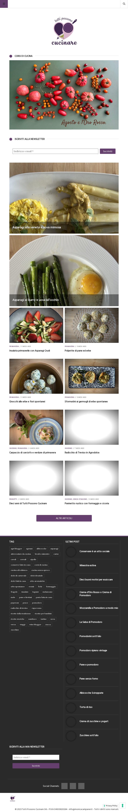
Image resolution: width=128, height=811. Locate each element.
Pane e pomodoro (89, 665)
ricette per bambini (43, 613)
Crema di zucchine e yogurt (94, 721)
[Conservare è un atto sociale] (71, 551)
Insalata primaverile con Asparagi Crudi (29, 351)
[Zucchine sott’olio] (71, 736)
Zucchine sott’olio (89, 735)
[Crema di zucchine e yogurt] (71, 721)
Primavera (14, 346)
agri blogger (16, 548)
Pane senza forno (89, 679)
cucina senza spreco (40, 570)
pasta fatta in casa (44, 597)
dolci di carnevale (18, 575)
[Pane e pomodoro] (71, 665)
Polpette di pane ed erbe (78, 351)
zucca (48, 624)
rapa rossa (36, 608)
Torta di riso (86, 707)
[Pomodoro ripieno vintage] (71, 651)
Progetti (13, 499)
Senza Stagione (80, 499)
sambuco (32, 619)
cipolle (33, 559)
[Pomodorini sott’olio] (71, 637)
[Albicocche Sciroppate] (71, 693)
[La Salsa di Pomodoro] (71, 622)
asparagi (54, 548)
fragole (14, 592)
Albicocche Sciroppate (91, 693)
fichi (40, 586)
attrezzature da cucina (21, 554)
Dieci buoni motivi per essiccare (96, 580)
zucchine (15, 630)
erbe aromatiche (37, 581)
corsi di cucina (40, 565)
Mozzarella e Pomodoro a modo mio (99, 608)
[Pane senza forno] (71, 679)
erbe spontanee (18, 586)
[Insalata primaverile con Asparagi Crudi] (36, 325)
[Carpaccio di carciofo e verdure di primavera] (36, 427)
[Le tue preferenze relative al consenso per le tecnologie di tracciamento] (123, 806)
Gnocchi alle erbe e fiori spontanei (27, 401)
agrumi (29, 548)
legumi (35, 592)
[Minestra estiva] (71, 566)
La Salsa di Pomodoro (91, 622)
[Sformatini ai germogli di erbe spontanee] (91, 376)
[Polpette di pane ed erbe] (91, 325)
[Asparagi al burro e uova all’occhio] (64, 270)
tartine (44, 619)
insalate (25, 592)
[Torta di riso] (71, 707)
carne (56, 554)
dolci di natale (36, 575)
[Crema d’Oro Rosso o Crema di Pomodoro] (71, 594)
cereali (23, 559)
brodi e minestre (42, 554)
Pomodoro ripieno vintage (93, 650)
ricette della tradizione (21, 613)
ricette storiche (17, 619)
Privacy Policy (111, 806)
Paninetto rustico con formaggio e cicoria (87, 503)
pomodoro (37, 603)
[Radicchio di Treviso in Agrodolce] (91, 427)
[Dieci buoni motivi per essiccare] (71, 580)
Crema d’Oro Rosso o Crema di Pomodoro (95, 593)
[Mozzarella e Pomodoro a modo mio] (71, 608)
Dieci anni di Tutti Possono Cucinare (28, 503)
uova (53, 619)
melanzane (47, 592)
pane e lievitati (25, 597)
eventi (31, 586)
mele (13, 597)
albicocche (41, 548)
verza (13, 624)
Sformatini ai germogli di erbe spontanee (86, 401)
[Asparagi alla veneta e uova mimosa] (64, 198)
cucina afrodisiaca (19, 570)
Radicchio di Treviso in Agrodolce (82, 453)
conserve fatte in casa (20, 565)
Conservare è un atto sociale (95, 551)
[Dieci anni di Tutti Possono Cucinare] (36, 478)
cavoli (13, 559)
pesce (25, 603)
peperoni (15, 603)
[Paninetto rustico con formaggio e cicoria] (91, 478)
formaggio (51, 586)
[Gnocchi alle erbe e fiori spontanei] (36, 376)
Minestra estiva (88, 565)
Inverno (13, 448)
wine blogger (35, 624)
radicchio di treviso (19, 608)
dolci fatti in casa (18, 581)
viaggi (22, 624)
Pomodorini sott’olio (90, 636)
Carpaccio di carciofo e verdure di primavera (32, 453)
